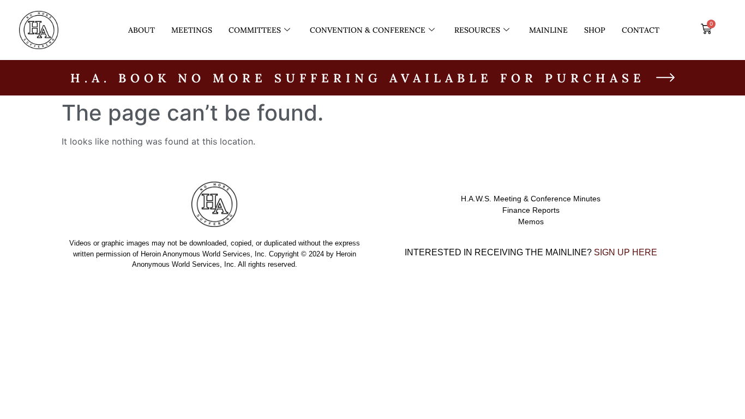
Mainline (548, 30)
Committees (255, 30)
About (141, 30)
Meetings (191, 30)
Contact (640, 30)
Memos (531, 221)
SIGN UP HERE (625, 252)
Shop (594, 30)
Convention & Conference (367, 30)
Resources (477, 30)
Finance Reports (531, 210)
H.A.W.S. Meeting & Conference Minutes (530, 198)
